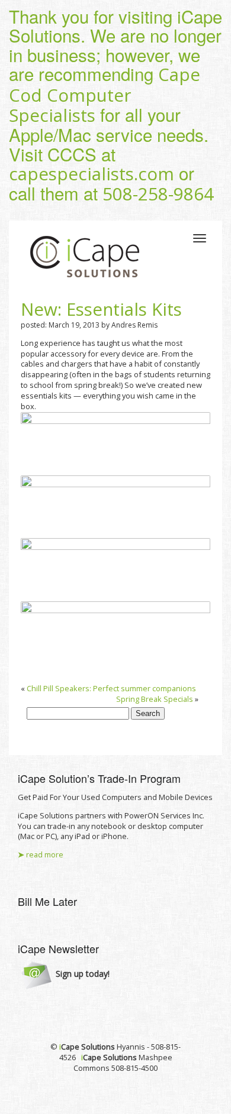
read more (40, 854)
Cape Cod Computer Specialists (104, 95)
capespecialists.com (91, 174)
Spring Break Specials (154, 699)
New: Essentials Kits (101, 309)
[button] (65, 974)
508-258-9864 (158, 194)
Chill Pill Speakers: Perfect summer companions (111, 688)
